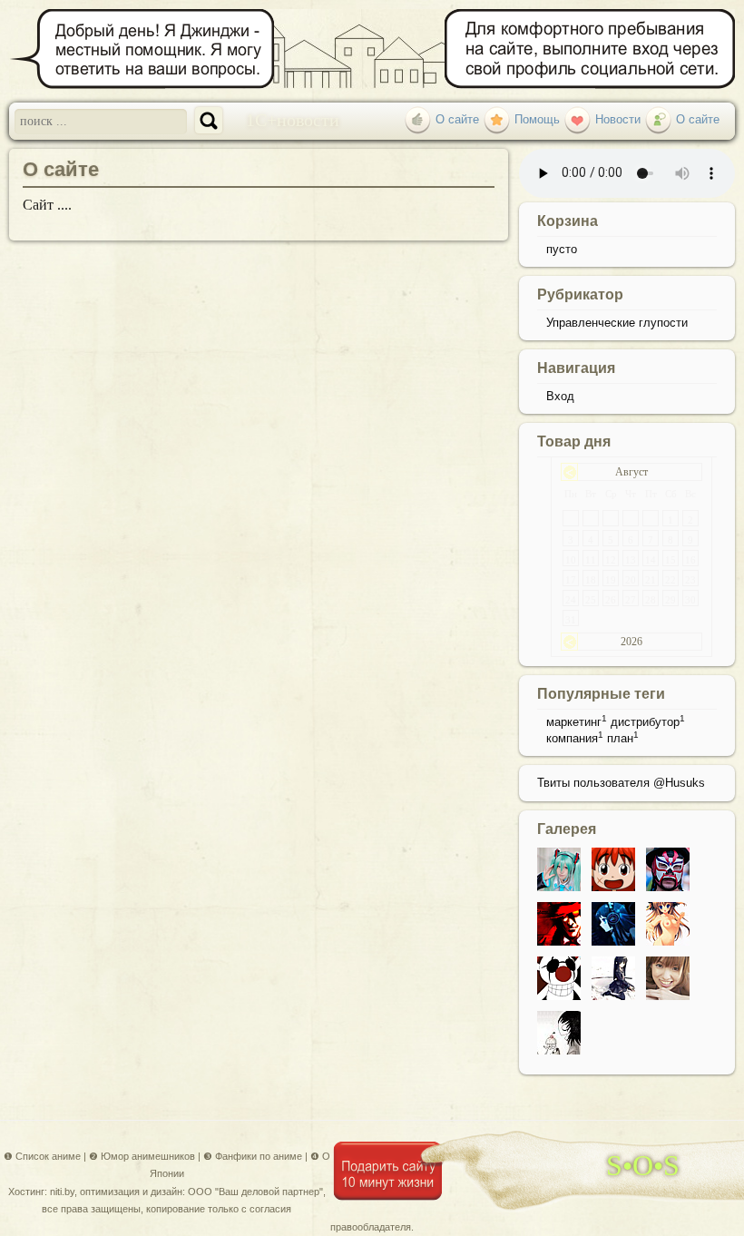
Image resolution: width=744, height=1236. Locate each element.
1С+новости (292, 119)
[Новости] (577, 119)
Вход (560, 396)
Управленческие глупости (617, 322)
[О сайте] (418, 119)
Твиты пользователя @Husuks (621, 783)
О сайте (61, 169)
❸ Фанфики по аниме (252, 1156)
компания (572, 738)
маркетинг (574, 722)
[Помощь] (496, 119)
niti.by (62, 1191)
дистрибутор (645, 722)
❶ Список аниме (42, 1156)
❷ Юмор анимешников (142, 1156)
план (620, 738)
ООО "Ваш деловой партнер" (255, 1191)
